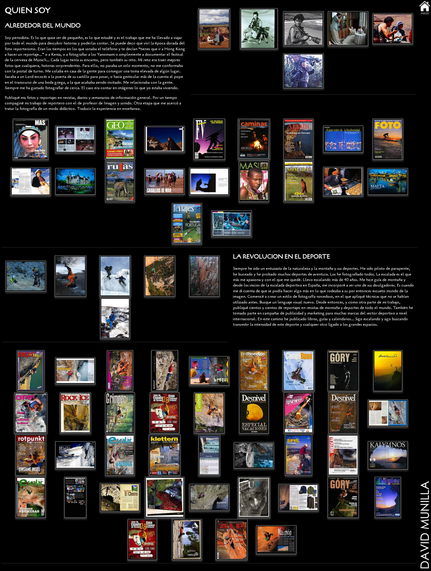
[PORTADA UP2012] (254, 497)
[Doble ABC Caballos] (165, 181)
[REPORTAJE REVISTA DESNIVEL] (276, 540)
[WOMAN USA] (209, 455)
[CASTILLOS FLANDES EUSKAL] (75, 181)
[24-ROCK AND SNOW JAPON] (388, 455)
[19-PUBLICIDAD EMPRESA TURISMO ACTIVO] (388, 371)
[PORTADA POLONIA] (343, 497)
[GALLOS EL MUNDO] (75, 139)
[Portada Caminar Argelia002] (254, 139)
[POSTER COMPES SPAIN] (165, 413)
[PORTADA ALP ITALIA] (231, 540)
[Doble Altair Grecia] (343, 181)
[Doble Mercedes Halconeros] (209, 181)
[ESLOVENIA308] (348, 28)
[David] (115, 276)
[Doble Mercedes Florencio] (31, 181)
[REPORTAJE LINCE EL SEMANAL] (231, 224)
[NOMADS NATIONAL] (165, 139)
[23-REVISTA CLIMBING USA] (388, 413)
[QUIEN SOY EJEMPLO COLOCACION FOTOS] (75, 497)
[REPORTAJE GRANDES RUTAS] (120, 497)
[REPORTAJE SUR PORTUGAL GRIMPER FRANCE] (209, 497)
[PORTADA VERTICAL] (343, 455)
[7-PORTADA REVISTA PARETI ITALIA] (299, 455)
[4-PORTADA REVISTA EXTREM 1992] (209, 413)
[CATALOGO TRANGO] (165, 497)
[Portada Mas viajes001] (31, 139)
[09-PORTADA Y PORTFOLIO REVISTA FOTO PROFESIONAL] (388, 139)
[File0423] (120, 139)
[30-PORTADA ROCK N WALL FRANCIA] (31, 371)
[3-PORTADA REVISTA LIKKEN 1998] (388, 497)
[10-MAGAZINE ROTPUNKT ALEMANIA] (31, 455)
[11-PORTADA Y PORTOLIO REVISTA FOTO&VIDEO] (209, 139)
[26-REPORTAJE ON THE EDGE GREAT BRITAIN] (209, 371)
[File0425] (254, 181)
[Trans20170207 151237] (204, 276)
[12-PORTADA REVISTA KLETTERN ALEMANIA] (165, 455)
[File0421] (120, 181)
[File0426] (299, 181)
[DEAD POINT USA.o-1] (31, 413)
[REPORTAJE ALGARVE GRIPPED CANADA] (75, 371)
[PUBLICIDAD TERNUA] (187, 540)
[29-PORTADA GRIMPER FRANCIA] (120, 413)
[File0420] (187, 224)
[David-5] (115, 318)
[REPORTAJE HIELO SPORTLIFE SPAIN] (75, 455)
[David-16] (393, 28)
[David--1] (259, 28)
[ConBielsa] (70, 276)
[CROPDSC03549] (160, 276)
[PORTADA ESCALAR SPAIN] (31, 497)
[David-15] (214, 28)
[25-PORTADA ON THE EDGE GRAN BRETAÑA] (254, 371)
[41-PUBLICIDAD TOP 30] (142, 540)
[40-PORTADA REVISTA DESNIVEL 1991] (343, 413)
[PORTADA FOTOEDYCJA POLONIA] (343, 371)
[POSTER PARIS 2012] (299, 413)
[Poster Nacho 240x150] (165, 371)
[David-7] (303, 71)
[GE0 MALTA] (388, 181)
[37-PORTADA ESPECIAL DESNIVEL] (254, 413)
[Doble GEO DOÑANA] (343, 139)
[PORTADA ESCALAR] (120, 455)
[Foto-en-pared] (26, 276)
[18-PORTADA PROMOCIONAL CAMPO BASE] (299, 371)
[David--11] (303, 28)
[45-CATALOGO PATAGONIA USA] (299, 497)
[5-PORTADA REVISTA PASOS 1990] (120, 371)
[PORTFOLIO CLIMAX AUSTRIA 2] (254, 455)
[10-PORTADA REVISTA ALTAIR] (299, 139)
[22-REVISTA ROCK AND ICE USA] (75, 413)
